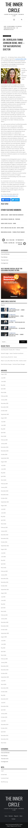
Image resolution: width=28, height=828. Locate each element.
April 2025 (3, 432)
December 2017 (4, 699)
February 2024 (4, 483)
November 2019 (4, 669)
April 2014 (3, 731)
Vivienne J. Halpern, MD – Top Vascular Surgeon (12, 243)
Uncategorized (4, 263)
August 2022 (4, 549)
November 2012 (4, 739)
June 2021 (3, 600)
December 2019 (4, 666)
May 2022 (3, 560)
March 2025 (3, 436)
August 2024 (4, 461)
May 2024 (3, 472)
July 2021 (3, 597)
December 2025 (4, 403)
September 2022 (5, 545)
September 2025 (5, 414)
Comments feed (4, 778)
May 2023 (3, 516)
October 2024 (4, 454)
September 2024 (5, 458)
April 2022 (3, 564)
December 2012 (4, 735)
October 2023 (4, 498)
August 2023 (4, 505)
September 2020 (5, 633)
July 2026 (3, 378)
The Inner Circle (14, 7)
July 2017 (3, 702)
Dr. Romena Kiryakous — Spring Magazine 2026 (16, 316)
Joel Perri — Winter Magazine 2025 (17, 322)
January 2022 (4, 575)
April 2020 (3, 651)
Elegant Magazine (11, 826)
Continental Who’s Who (20, 59)
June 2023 (3, 513)
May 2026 (3, 385)
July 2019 (3, 680)
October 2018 (4, 691)
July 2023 (3, 509)
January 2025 (4, 443)
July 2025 (3, 421)
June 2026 (3, 381)
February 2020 (4, 659)
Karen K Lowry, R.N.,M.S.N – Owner (8, 223)
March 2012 (3, 742)
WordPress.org (4, 782)
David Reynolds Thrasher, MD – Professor (10, 219)
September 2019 (5, 677)
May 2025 (3, 429)
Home (6, 816)
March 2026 (3, 392)
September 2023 (5, 502)
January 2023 (4, 531)
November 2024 (4, 451)
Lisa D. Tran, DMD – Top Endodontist (15, 240)
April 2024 (3, 476)
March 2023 (3, 524)
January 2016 (4, 713)
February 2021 (4, 615)
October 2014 (4, 728)
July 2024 (3, 465)
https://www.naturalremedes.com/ (9, 196)
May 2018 (3, 695)
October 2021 (4, 586)
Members (11, 816)
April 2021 (3, 607)
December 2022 (4, 534)
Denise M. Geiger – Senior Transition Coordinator (12, 215)
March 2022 (3, 567)
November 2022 (4, 538)
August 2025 (4, 418)
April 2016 (3, 710)
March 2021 (3, 611)
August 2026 (4, 374)
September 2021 (5, 589)
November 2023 (4, 494)
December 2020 (4, 622)
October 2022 (4, 542)
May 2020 (3, 648)
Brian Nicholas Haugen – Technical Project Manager (13, 232)
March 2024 (3, 480)
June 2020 (3, 644)
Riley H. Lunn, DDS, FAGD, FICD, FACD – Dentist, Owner (12, 228)
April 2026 (3, 388)
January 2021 (4, 618)
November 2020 (4, 626)
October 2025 (4, 410)
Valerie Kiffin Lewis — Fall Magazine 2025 (17, 329)
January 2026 (4, 399)
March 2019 (3, 684)
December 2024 (4, 447)
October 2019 (4, 673)
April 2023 (3, 520)
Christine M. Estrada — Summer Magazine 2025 (16, 335)
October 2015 (4, 717)
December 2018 (4, 688)
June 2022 (3, 556)
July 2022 (3, 553)
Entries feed (4, 774)
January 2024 (4, 487)
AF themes (18, 826)
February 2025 (4, 440)
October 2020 (4, 629)
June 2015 (3, 721)
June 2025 (3, 425)
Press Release (4, 257)
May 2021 (3, 604)
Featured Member (7, 35)
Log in (2, 771)
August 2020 (4, 637)
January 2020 (4, 662)
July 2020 (3, 640)
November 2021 (4, 582)
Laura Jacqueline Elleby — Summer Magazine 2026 (16, 310)
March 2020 (3, 655)
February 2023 (4, 527)
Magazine (16, 816)
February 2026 (4, 396)
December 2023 (4, 491)
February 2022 (4, 571)
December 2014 (4, 724)
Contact (13, 819)
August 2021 (4, 593)
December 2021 (4, 578)
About (21, 816)
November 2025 (4, 407)
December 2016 (4, 706)
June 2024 (3, 469)
